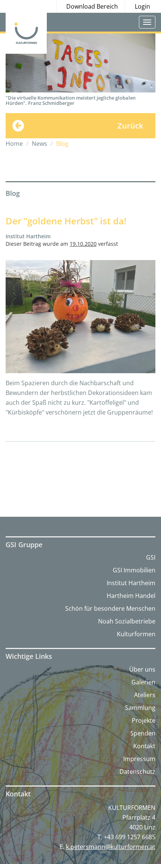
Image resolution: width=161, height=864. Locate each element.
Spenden (142, 733)
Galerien (143, 682)
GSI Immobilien (134, 570)
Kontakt (144, 746)
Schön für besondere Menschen (110, 608)
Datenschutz (137, 771)
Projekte (143, 720)
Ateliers (144, 695)
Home (14, 143)
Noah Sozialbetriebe (126, 621)
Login (142, 6)
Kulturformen (136, 634)
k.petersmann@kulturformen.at (110, 847)
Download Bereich (92, 6)
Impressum (139, 759)
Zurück (130, 126)
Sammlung (140, 708)
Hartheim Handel (131, 596)
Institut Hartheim (131, 583)
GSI (150, 557)
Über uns (142, 669)
